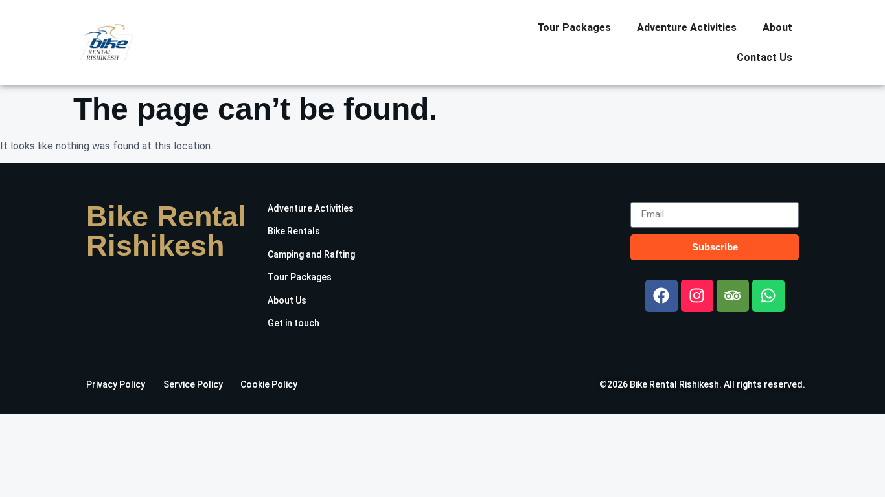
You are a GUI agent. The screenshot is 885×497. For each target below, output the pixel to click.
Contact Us (764, 57)
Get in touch (293, 323)
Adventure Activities (687, 27)
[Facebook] (661, 296)
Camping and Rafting (311, 254)
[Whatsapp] (768, 296)
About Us (287, 300)
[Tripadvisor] (733, 296)
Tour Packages (574, 27)
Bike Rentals (294, 231)
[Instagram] (697, 296)
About (777, 27)
